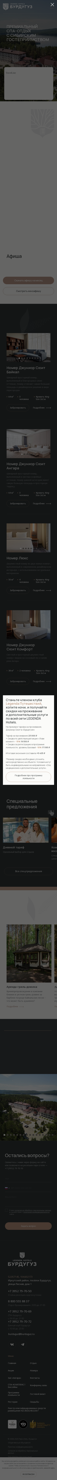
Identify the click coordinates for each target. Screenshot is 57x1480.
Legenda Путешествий (23, 703)
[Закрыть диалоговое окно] (52, 4)
